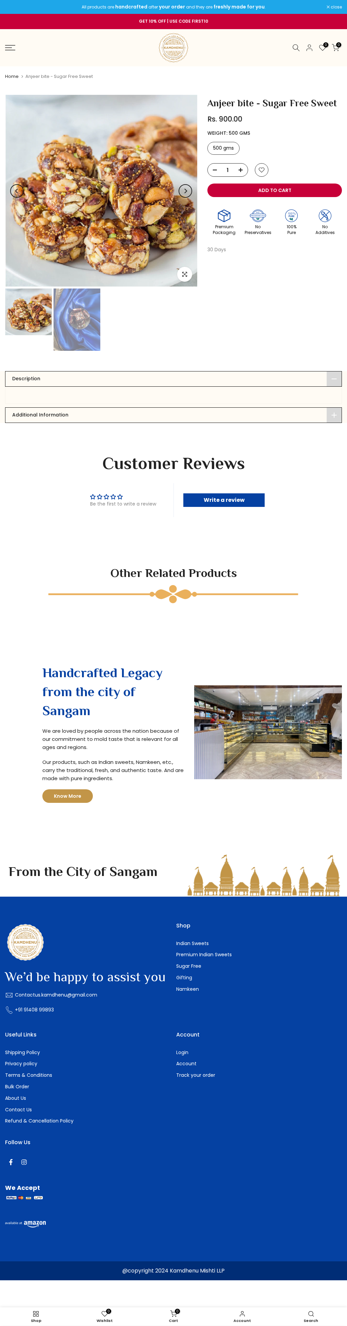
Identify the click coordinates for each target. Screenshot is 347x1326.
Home (12, 76)
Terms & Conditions (28, 1075)
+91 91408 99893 (34, 1009)
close (14, 7)
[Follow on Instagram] (24, 1162)
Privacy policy (21, 1063)
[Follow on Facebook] (11, 1162)
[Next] (185, 191)
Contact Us (18, 1109)
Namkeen (187, 989)
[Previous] (17, 191)
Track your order (195, 1075)
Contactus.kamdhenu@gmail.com (56, 994)
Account (186, 1063)
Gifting (184, 977)
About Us (15, 1098)
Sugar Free (188, 966)
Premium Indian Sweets (204, 954)
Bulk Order (17, 1086)
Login (182, 1052)
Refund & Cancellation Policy (39, 1120)
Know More (67, 796)
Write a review (224, 500)
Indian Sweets (192, 943)
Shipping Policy (22, 1052)
